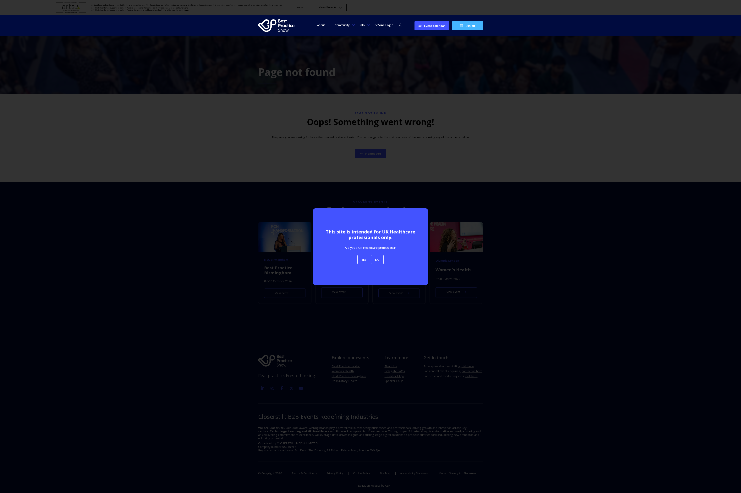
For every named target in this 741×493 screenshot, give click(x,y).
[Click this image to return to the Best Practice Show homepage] (276, 25)
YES (363, 259)
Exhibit (470, 26)
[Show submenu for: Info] (369, 25)
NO (377, 259)
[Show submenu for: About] (329, 25)
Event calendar (434, 26)
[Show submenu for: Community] (354, 25)
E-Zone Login (384, 25)
